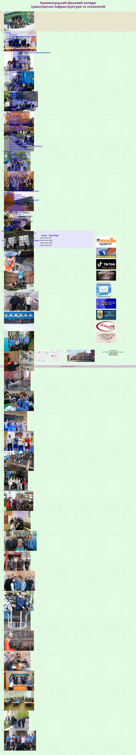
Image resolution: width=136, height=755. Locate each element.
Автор (44, 235)
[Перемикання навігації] (95, 234)
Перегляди (53, 235)
